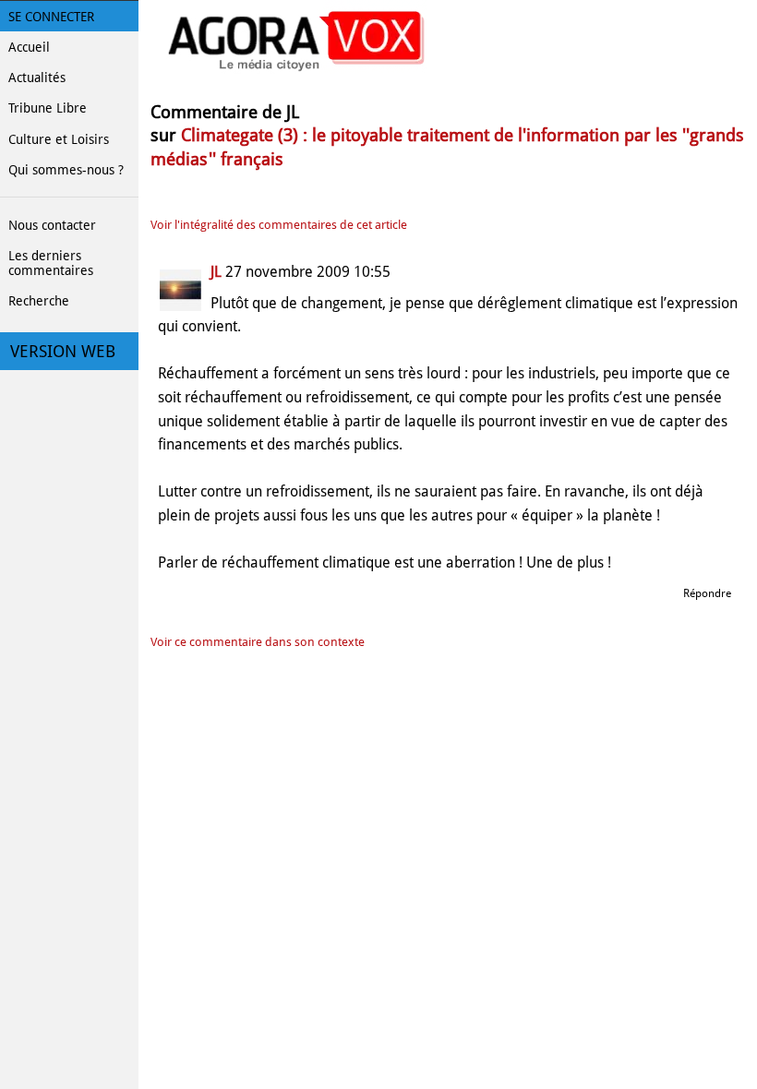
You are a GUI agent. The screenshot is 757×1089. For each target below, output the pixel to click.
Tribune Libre (47, 108)
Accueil (29, 47)
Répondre (707, 593)
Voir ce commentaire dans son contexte (257, 642)
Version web (62, 351)
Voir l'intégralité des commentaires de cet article (278, 225)
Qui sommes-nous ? (66, 169)
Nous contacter (52, 225)
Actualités (37, 77)
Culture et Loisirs (58, 139)
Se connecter (51, 16)
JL (217, 272)
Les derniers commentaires (50, 263)
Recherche (38, 300)
